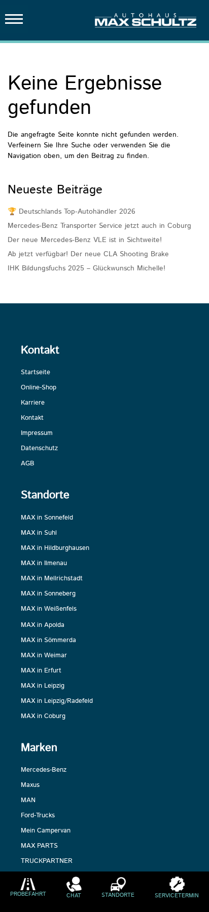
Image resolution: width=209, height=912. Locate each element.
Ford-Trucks (38, 815)
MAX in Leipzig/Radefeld (57, 701)
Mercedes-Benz (43, 770)
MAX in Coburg (43, 716)
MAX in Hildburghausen (55, 548)
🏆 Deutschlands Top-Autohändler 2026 (71, 212)
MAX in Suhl (39, 533)
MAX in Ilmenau (44, 563)
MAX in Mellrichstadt (52, 578)
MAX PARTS (39, 846)
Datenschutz (39, 448)
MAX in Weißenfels (49, 609)
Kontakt (32, 418)
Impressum (37, 433)
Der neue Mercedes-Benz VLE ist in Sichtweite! (85, 240)
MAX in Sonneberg (48, 594)
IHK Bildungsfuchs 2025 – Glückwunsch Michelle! (86, 268)
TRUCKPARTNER (47, 861)
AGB (27, 463)
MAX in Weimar (44, 655)
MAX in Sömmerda (48, 640)
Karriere (33, 403)
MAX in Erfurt (41, 671)
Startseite (35, 372)
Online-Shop (38, 387)
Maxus (30, 785)
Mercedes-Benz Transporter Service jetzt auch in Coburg (99, 226)
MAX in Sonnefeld (47, 518)
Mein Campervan (46, 831)
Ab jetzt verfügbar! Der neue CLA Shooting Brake (88, 254)
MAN (28, 800)
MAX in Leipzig (42, 686)
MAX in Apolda (42, 625)
